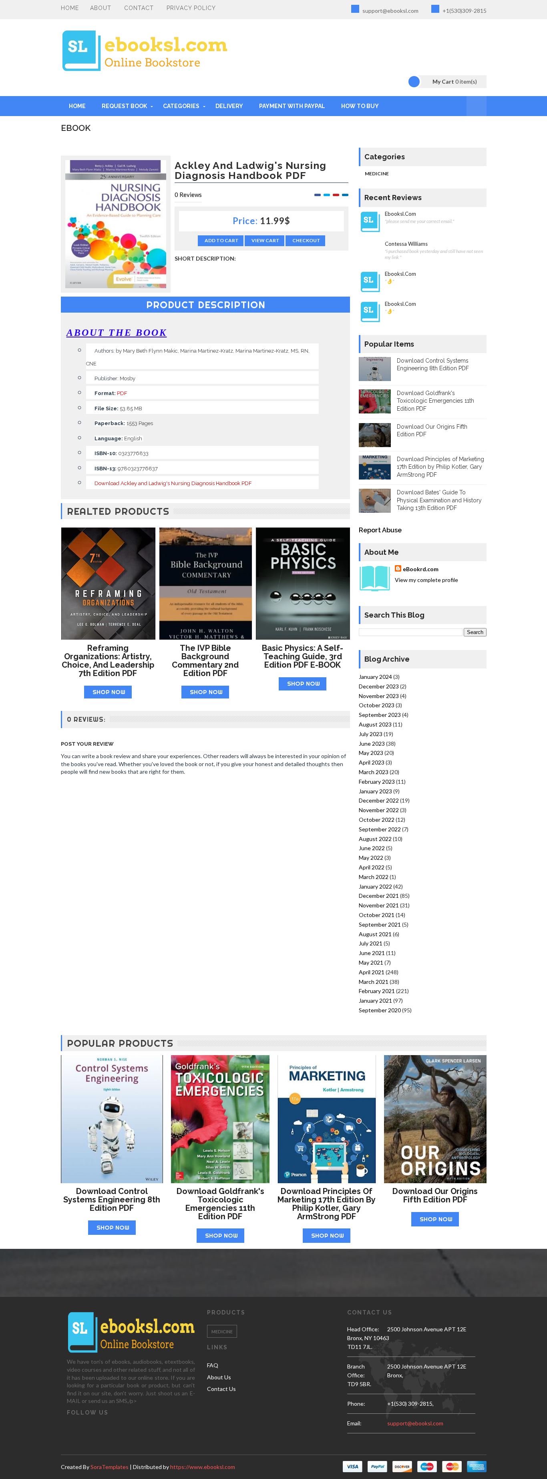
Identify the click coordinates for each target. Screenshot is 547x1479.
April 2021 (371, 972)
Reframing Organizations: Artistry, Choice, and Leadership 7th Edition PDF (108, 660)
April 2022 (371, 867)
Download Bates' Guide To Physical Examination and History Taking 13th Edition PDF (439, 500)
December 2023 (379, 686)
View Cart (265, 240)
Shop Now (109, 692)
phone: (356, 1403)
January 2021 (375, 1000)
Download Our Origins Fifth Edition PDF (435, 1195)
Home (70, 8)
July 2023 (370, 733)
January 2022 (375, 886)
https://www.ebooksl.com (202, 1466)
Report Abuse (380, 530)
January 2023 (375, 791)
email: (354, 1423)
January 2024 (375, 676)
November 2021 (379, 905)
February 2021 (377, 990)
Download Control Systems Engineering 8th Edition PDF (111, 1199)
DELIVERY (229, 106)
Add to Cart (222, 240)
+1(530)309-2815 (464, 10)
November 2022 (379, 810)
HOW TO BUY (360, 106)
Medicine (377, 174)
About (100, 8)
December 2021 (379, 895)
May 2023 (371, 752)
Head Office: (363, 1329)
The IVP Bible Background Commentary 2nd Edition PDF (205, 660)
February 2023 (377, 781)
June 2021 (372, 952)
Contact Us (221, 1388)
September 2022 (380, 829)
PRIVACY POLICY (191, 8)
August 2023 (375, 724)
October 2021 (376, 914)
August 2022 (375, 838)
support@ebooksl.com (389, 10)
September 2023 (380, 714)
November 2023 (379, 695)
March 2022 (373, 876)
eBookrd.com (420, 569)
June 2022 (372, 848)
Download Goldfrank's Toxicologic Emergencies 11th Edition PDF (435, 401)
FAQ (212, 1365)
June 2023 (372, 743)
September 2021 (380, 924)
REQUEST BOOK (124, 106)
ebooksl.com (400, 214)
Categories (181, 106)
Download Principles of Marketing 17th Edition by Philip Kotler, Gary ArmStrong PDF (440, 467)
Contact (139, 8)
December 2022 (379, 800)
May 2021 (371, 962)
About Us (219, 1377)
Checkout (306, 240)
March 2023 (373, 772)
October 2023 (376, 705)
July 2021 (370, 943)
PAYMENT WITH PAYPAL (292, 106)
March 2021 (373, 981)
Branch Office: (356, 1371)
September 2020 (380, 1010)
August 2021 (375, 934)
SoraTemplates (109, 1466)
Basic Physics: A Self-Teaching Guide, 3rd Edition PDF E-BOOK (302, 656)
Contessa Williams (406, 244)
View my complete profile (426, 579)
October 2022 (376, 819)
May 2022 (371, 857)
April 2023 (371, 762)
